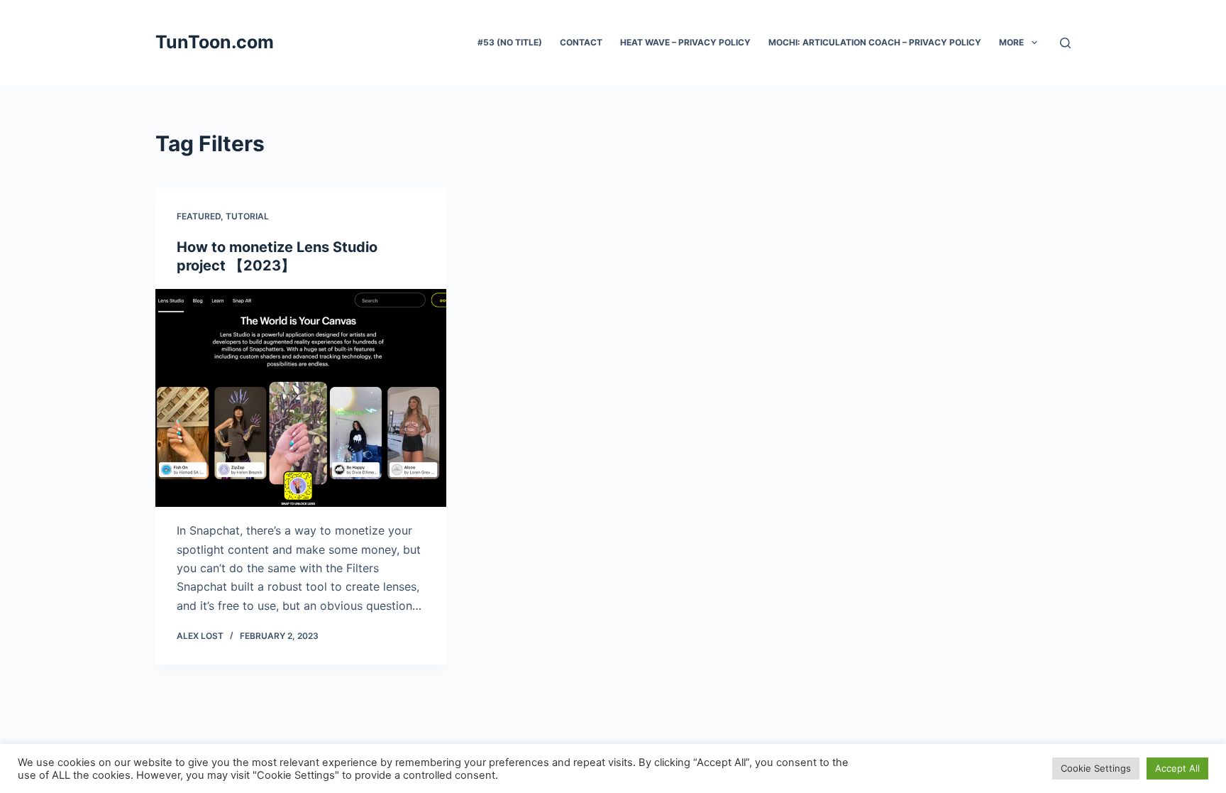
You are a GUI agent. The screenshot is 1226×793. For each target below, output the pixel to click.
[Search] (1065, 43)
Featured (199, 216)
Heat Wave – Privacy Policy (685, 42)
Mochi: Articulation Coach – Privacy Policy (874, 42)
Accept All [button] (1177, 768)
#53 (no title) (509, 42)
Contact (581, 42)
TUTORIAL (247, 216)
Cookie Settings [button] (1096, 768)
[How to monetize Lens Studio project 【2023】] (300, 398)
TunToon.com (214, 42)
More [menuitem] (1011, 42)
